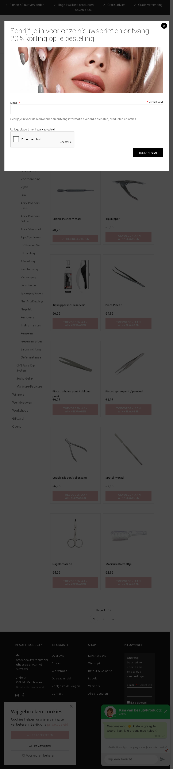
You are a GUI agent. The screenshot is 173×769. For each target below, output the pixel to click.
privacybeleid (47, 129)
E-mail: (15, 102)
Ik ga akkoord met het (34, 129)
